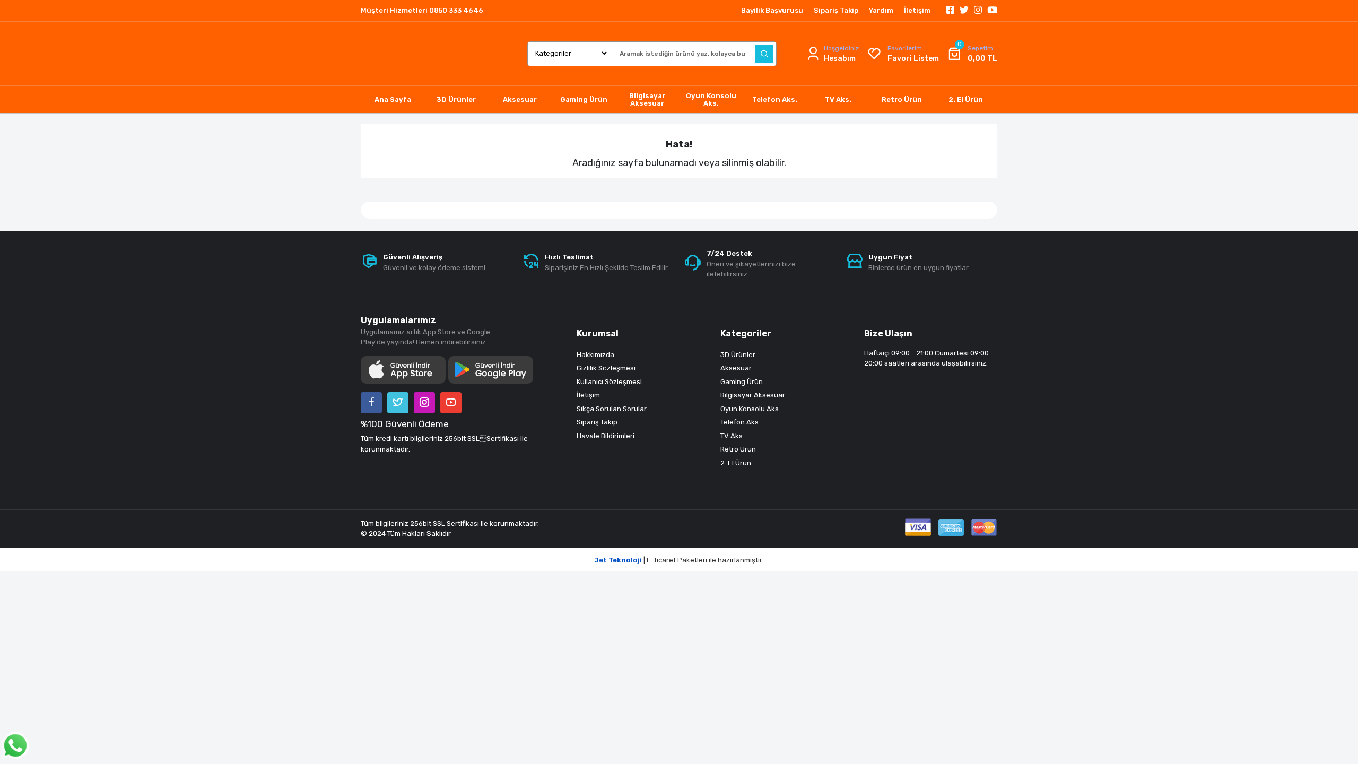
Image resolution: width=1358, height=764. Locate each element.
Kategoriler (745, 333)
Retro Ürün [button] (902, 99)
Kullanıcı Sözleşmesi (609, 382)
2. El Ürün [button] (965, 99)
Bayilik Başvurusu (772, 10)
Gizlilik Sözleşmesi (606, 368)
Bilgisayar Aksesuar (752, 395)
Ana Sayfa (393, 99)
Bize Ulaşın (888, 333)
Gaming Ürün (741, 382)
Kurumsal (598, 333)
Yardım (881, 10)
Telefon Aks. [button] (774, 99)
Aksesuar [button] (520, 99)
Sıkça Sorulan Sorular (612, 409)
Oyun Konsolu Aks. (750, 409)
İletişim (917, 10)
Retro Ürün (738, 449)
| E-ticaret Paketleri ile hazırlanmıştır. (679, 560)
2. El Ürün (735, 463)
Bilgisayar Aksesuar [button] (647, 99)
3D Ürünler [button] (456, 99)
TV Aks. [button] (838, 99)
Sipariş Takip (836, 10)
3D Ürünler (737, 355)
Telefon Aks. (740, 422)
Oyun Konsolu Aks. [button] (711, 99)
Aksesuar (736, 368)
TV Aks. (732, 436)
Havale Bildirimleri (605, 436)
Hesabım (840, 58)
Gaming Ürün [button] (583, 99)
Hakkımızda (595, 355)
